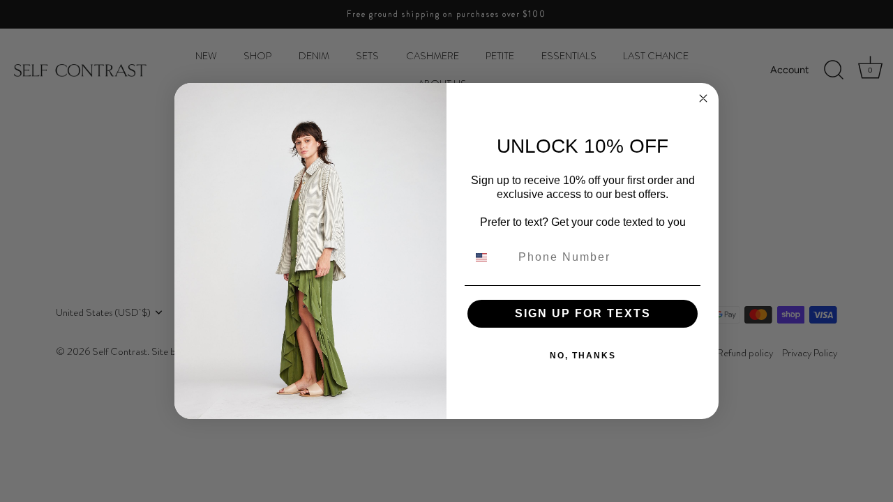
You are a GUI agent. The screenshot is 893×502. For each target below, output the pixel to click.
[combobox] (489, 257)
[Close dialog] (703, 98)
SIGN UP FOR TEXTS (583, 313)
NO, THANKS (583, 355)
